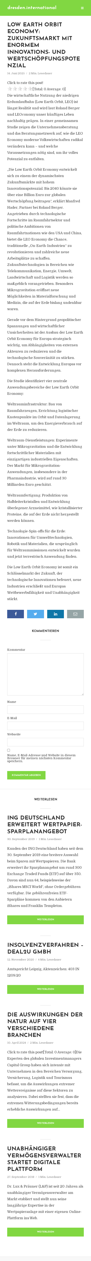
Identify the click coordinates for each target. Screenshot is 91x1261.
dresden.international (32, 8)
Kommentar (16, 649)
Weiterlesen (45, 920)
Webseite (14, 734)
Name (11, 701)
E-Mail (12, 718)
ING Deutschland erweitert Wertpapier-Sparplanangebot (44, 825)
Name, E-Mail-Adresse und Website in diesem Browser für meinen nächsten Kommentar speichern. (41, 758)
